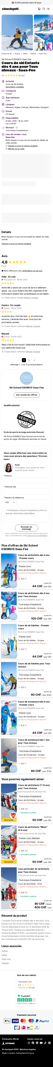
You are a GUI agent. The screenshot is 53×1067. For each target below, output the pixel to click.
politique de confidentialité (37, 536)
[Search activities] (44, 9)
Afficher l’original (31, 298)
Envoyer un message (26, 528)
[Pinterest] (49, 1043)
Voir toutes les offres (26, 395)
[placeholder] (48, 9)
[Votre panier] (39, 9)
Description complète (15, 87)
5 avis (21, 75)
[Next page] (34, 360)
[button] (17, 33)
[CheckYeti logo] (19, 9)
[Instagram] (28, 1043)
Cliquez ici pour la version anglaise (23, 146)
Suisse (17, 54)
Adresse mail (10, 487)
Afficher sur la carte (16, 149)
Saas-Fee (43, 54)
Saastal (33, 54)
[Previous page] (19, 360)
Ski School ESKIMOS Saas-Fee (16, 59)
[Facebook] (32, 1043)
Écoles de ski (7, 54)
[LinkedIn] (37, 1043)
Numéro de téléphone (14, 498)
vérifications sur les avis (32, 271)
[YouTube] (41, 1043)
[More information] (16, 127)
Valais (25, 54)
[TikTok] (45, 1043)
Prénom (8, 476)
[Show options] (14, 502)
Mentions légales (28, 1049)
